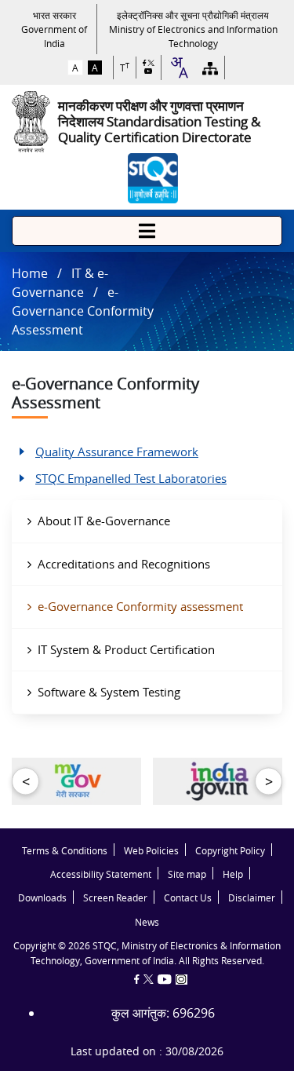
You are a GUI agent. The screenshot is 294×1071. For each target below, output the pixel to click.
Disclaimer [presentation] (251, 898)
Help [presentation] (233, 874)
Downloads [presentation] (42, 898)
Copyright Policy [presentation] (230, 850)
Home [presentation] (30, 273)
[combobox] (179, 67)
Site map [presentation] (187, 874)
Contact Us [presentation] (188, 898)
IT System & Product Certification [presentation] (126, 649)
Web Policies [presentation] (151, 850)
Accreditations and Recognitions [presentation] (124, 564)
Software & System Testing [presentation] (109, 692)
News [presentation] (147, 922)
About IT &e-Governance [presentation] (104, 520)
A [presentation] (75, 67)
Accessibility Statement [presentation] (100, 874)
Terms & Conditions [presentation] (64, 850)
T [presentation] (124, 68)
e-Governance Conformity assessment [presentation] (140, 606)
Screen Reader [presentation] (115, 898)
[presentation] (54, 29)
